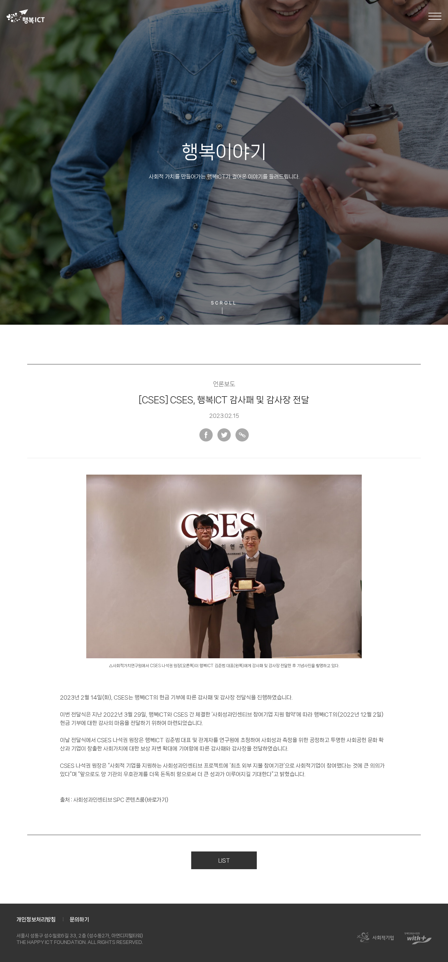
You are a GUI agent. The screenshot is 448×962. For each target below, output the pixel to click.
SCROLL (224, 303)
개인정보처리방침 (36, 919)
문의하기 (79, 919)
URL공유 (242, 434)
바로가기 (156, 800)
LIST (224, 860)
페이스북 (206, 434)
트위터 (224, 434)
